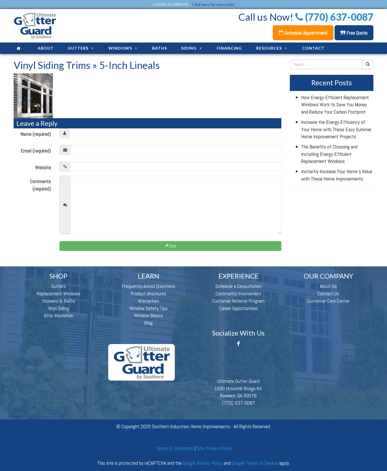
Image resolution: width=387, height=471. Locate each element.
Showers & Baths (58, 301)
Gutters (78, 48)
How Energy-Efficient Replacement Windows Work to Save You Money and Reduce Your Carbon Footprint (335, 104)
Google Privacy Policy (203, 463)
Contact (313, 48)
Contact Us (328, 293)
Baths (159, 48)
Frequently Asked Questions (148, 286)
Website (43, 167)
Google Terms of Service (255, 463)
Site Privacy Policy (214, 448)
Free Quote (356, 32)
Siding (189, 48)
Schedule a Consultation (238, 286)
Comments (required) (40, 185)
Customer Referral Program (238, 301)
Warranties (148, 301)
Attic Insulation (58, 315)
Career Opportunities (238, 308)
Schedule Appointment (306, 32)
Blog (148, 322)
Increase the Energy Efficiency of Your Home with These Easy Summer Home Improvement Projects (336, 129)
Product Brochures (148, 293)
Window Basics (148, 315)
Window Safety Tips (148, 308)
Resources (269, 48)
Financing (229, 48)
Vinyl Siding (58, 308)
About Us (328, 286)
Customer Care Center (328, 301)
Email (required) (36, 150)
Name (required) (35, 134)
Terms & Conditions (174, 448)
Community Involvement (238, 293)
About (46, 48)
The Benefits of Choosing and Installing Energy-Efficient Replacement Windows (329, 153)
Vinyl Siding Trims (52, 65)
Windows (120, 48)
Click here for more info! (213, 4)
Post (173, 246)
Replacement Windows (58, 293)
